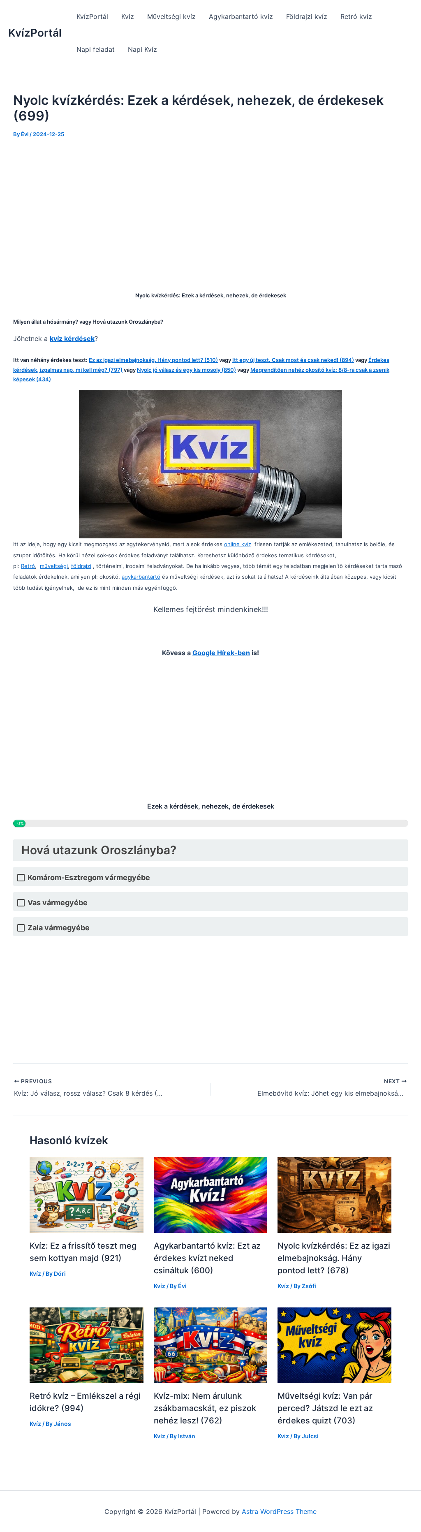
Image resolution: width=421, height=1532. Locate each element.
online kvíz (237, 544)
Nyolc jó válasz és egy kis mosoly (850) (186, 369)
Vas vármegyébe (58, 902)
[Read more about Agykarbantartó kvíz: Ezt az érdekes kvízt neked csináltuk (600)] (211, 1194)
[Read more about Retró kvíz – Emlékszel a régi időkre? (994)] (86, 1345)
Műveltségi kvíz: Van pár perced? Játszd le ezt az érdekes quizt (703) (325, 1408)
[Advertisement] (210, 209)
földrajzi (81, 566)
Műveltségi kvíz (171, 16)
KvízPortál (35, 32)
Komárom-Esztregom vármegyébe (89, 877)
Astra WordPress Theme (279, 1511)
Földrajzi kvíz (306, 16)
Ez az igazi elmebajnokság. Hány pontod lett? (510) (153, 360)
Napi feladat (95, 49)
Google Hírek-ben (221, 653)
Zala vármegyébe (59, 928)
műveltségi (54, 566)
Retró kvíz (356, 16)
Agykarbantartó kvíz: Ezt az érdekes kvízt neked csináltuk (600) (207, 1258)
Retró (28, 566)
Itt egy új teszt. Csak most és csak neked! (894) (293, 360)
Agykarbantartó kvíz (241, 16)
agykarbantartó (141, 576)
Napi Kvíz (142, 49)
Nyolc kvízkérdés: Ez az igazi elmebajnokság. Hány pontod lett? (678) (334, 1258)
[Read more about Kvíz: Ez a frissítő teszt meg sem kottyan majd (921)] (86, 1194)
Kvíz (127, 16)
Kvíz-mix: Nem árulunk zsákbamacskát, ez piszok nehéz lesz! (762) (205, 1408)
